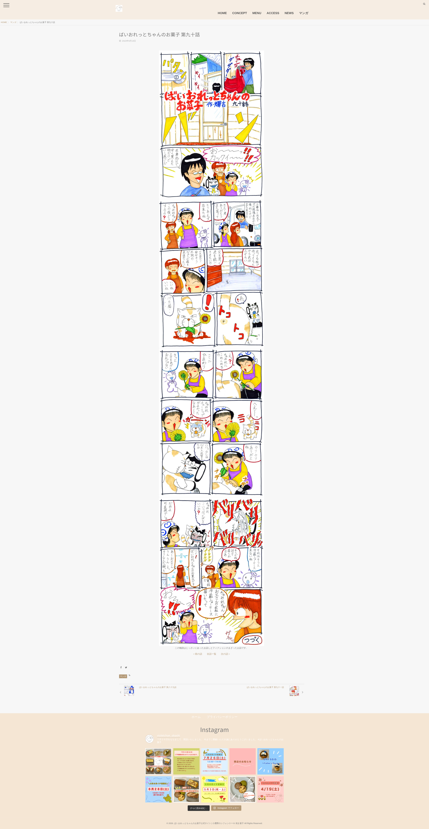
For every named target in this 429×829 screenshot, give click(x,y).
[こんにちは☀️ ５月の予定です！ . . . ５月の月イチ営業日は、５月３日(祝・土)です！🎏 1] (214, 789)
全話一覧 (211, 654)
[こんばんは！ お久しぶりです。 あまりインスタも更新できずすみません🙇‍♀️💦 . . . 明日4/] (242, 789)
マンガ (303, 13)
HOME (222, 13)
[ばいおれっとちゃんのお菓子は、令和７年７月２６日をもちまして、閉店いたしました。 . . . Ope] (158, 761)
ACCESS (273, 13)
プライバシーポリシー (222, 717)
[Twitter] (126, 667)
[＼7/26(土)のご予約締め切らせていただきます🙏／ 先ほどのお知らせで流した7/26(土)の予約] (186, 761)
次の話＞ (225, 654)
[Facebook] (121, 667)
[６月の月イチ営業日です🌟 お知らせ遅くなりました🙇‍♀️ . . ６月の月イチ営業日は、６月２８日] (158, 789)
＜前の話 (197, 654)
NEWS (289, 13)
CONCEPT (239, 13)
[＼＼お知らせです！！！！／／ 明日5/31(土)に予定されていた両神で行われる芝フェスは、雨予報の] (186, 789)
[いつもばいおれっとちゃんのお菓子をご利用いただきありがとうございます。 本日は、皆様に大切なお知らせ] (242, 761)
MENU (256, 13)
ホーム (196, 717)
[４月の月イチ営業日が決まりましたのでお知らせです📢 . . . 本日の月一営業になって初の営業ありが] (270, 789)
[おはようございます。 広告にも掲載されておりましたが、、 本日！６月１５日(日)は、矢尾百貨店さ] (270, 761)
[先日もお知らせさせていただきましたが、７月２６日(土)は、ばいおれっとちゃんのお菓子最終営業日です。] (214, 761)
